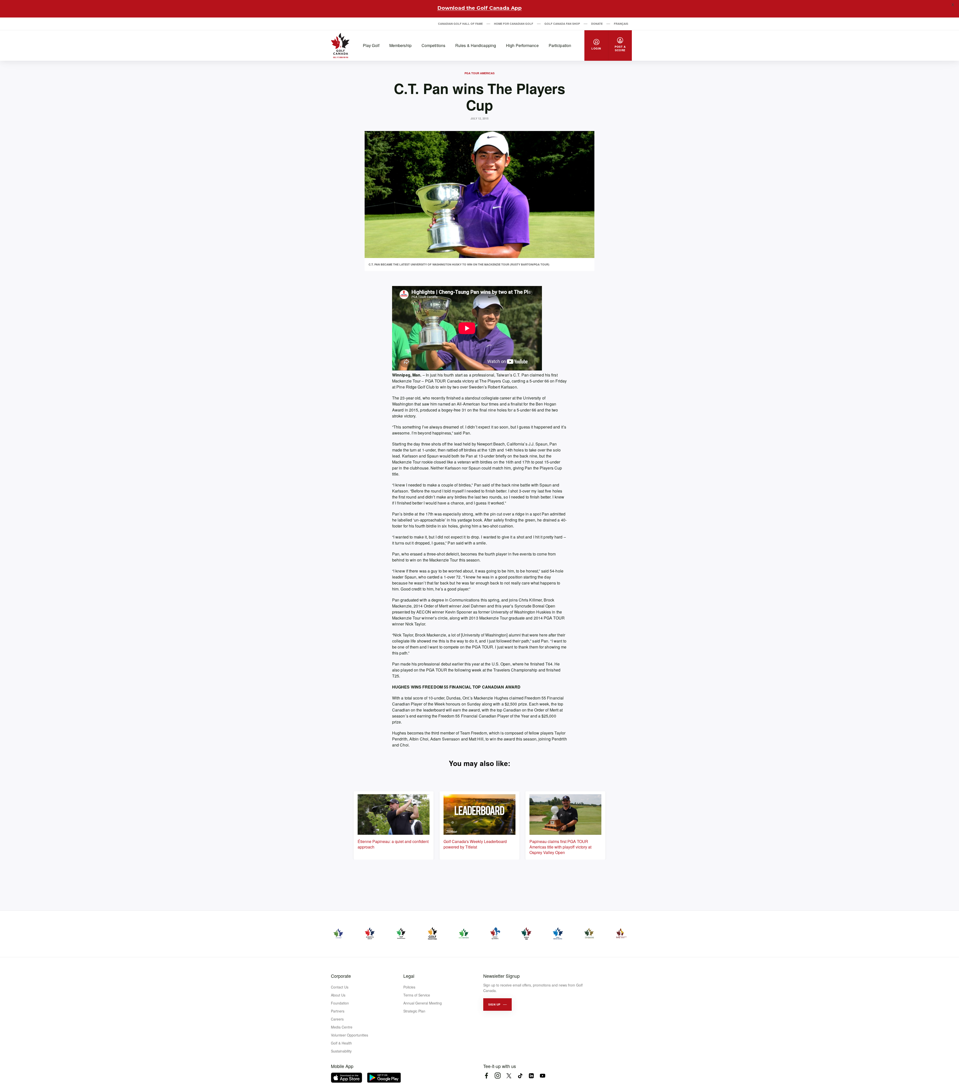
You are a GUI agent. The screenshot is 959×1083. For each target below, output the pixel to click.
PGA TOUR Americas (479, 73)
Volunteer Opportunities (349, 1035)
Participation (560, 45)
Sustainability (341, 1051)
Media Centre (341, 1027)
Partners (337, 1011)
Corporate (341, 975)
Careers (337, 1019)
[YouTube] (542, 1075)
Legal (408, 975)
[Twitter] (509, 1075)
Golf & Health (341, 1043)
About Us (338, 995)
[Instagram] (497, 1075)
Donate (597, 24)
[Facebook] (486, 1075)
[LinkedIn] (531, 1075)
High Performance (522, 45)
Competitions (433, 45)
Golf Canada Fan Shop (562, 24)
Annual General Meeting (422, 1003)
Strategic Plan (414, 1011)
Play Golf (371, 45)
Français (621, 24)
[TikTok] (520, 1075)
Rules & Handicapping (475, 45)
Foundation (340, 1003)
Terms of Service (416, 995)
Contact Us (339, 987)
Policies (409, 987)
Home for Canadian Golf (513, 24)
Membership (400, 45)
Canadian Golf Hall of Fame (460, 24)
